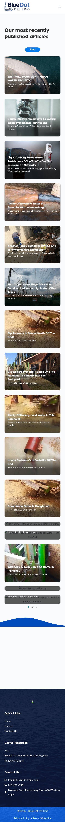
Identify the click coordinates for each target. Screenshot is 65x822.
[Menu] (59, 6)
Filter (33, 49)
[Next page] (37, 606)
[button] (44, 62)
